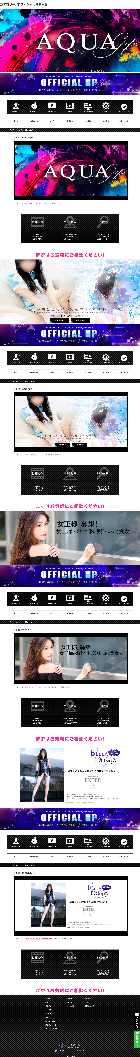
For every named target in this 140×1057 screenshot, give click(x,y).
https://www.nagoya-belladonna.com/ (39, 938)
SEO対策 (106, 121)
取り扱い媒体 (50, 1021)
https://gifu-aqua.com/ (33, 203)
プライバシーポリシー (77, 1051)
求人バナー (49, 1010)
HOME (47, 998)
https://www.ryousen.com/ (35, 454)
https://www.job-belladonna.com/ (37, 687)
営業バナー (49, 1006)
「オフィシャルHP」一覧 (18, 130)
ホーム (16, 121)
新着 (46, 1002)
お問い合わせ (124, 121)
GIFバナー (49, 1013)
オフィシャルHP (51, 1029)
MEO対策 (88, 121)
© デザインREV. (70, 1056)
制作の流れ (34, 121)
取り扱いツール (50, 1025)
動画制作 (70, 121)
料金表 (52, 121)
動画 (46, 1017)
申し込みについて (61, 1051)
